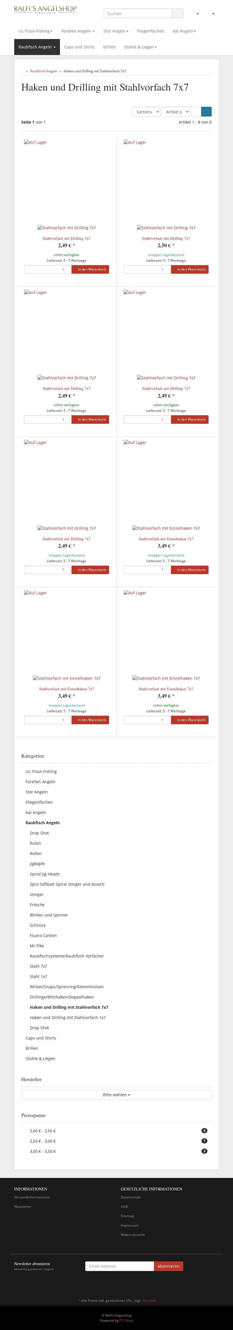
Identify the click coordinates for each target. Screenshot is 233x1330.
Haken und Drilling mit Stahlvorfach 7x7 (69, 1007)
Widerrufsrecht (133, 1234)
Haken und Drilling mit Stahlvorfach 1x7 (68, 1017)
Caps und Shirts (79, 47)
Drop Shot (39, 833)
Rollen (36, 853)
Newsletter (23, 1206)
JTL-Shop (126, 1320)
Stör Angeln (114, 31)
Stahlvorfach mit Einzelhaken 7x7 (166, 538)
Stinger (36, 894)
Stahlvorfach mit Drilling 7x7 (67, 238)
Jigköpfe (37, 863)
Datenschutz (131, 1197)
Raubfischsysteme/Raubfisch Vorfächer (67, 956)
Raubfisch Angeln (35, 47)
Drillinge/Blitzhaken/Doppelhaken (62, 997)
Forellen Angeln (76, 31)
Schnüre (38, 925)
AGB (124, 1206)
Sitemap (127, 1216)
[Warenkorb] (211, 14)
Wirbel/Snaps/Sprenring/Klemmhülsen (67, 986)
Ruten (35, 843)
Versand (148, 1300)
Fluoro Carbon (43, 935)
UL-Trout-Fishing (34, 31)
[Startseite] (22, 71)
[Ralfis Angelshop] (45, 9)
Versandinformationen (32, 1197)
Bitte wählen (115, 1094)
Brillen (109, 47)
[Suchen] (178, 13)
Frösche (37, 904)
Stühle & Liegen (139, 47)
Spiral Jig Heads (45, 874)
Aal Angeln (183, 31)
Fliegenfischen (150, 31)
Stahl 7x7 (38, 966)
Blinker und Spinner (49, 915)
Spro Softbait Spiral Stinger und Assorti (67, 884)
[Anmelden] (195, 14)
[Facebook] (216, 1284)
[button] (196, 111)
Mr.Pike (37, 945)
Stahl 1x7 (38, 976)
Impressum (130, 1225)
